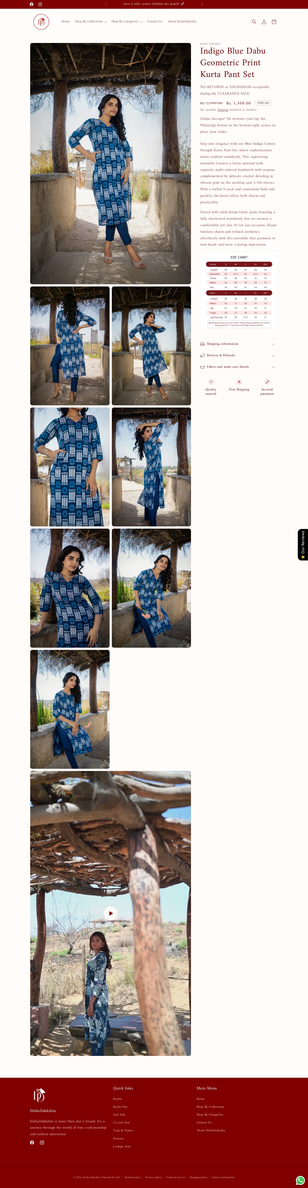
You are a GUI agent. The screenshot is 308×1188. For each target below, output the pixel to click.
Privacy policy (153, 1178)
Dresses (118, 1138)
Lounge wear (122, 1146)
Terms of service (175, 1178)
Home (201, 1099)
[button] (90, 21)
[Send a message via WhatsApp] (300, 1180)
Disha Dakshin (91, 1177)
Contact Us (204, 1122)
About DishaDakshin (211, 1130)
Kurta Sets (120, 1107)
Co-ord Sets (121, 1122)
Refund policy (133, 1178)
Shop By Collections (210, 1107)
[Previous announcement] (106, 4)
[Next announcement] (202, 4)
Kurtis (117, 1099)
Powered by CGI (110, 1177)
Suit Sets (119, 1115)
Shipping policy (198, 1178)
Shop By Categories (210, 1115)
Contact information (223, 1178)
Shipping (223, 110)
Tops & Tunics (123, 1130)
